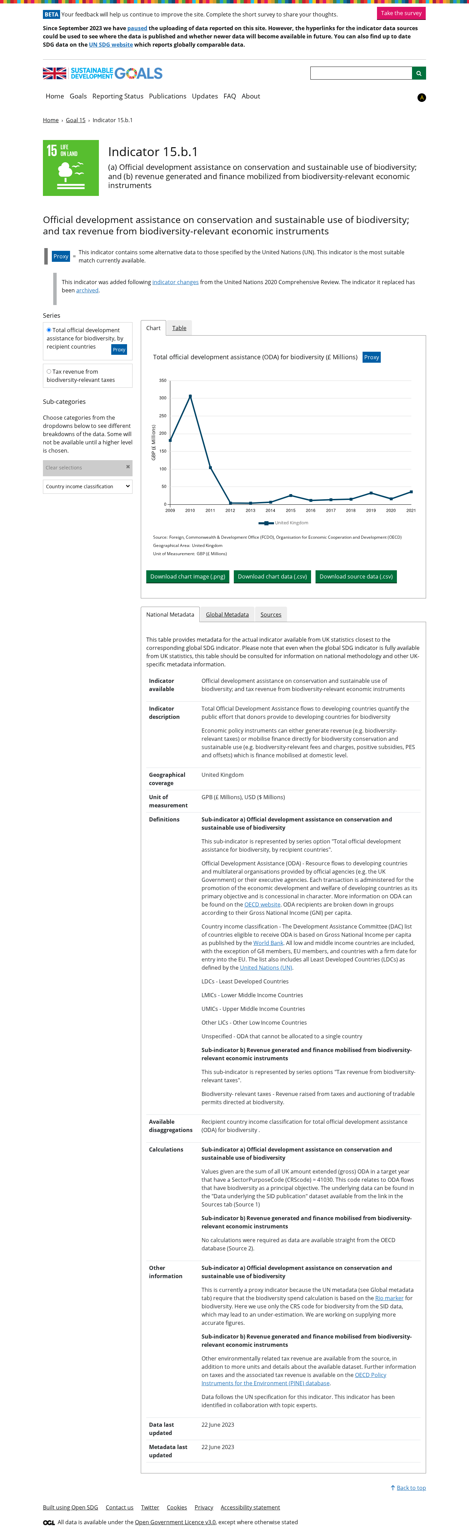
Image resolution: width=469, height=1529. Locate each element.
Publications (167, 96)
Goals (78, 96)
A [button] (422, 97)
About (251, 96)
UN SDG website (111, 44)
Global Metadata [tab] (227, 614)
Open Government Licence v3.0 (175, 1522)
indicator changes (175, 282)
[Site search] (419, 73)
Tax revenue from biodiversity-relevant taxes (81, 376)
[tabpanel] (283, 467)
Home (55, 96)
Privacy (204, 1507)
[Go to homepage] (103, 73)
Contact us (120, 1507)
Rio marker (389, 1298)
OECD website (262, 904)
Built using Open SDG (70, 1507)
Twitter (150, 1507)
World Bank (268, 943)
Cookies (177, 1507)
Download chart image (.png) (187, 576)
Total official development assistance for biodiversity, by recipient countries (86, 339)
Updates (205, 96)
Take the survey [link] (401, 13)
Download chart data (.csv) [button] (272, 576)
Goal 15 (75, 120)
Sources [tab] (271, 614)
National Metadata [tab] (170, 614)
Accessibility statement (250, 1507)
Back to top (411, 1488)
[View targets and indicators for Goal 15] (71, 168)
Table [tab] (179, 328)
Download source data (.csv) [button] (356, 576)
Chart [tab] (153, 328)
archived (87, 290)
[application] (283, 445)
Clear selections (64, 467)
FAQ (230, 96)
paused (137, 28)
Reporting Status (118, 96)
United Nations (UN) (266, 967)
